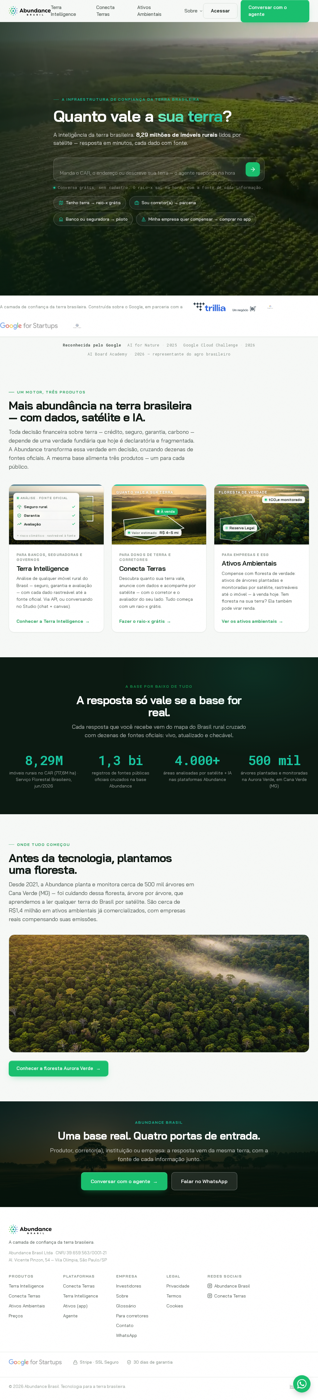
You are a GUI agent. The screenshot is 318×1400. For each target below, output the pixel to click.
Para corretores (132, 1316)
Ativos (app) (75, 1306)
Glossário (126, 1306)
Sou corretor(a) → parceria (169, 202)
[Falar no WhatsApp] (302, 1384)
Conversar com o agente (124, 1181)
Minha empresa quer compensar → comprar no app (199, 219)
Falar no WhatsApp (204, 1181)
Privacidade (177, 1286)
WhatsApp (126, 1335)
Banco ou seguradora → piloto (97, 219)
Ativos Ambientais (149, 10)
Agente (70, 1316)
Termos (173, 1296)
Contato (125, 1325)
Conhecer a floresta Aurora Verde (58, 1068)
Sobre (191, 11)
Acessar (220, 11)
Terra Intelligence (63, 10)
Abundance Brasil (232, 1286)
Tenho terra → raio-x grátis (93, 202)
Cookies (174, 1306)
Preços (16, 1316)
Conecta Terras (105, 10)
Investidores (128, 1286)
